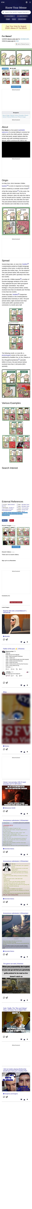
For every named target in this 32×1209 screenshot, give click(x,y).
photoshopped (6, 355)
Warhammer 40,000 (10, 808)
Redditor (24, 264)
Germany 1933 (25, 509)
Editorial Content (22, 19)
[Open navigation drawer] (30, 2)
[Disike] (21, 642)
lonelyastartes (14, 514)
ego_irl (23, 511)
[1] (28, 188)
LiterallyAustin (24, 39)
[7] (18, 359)
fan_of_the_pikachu (5, 515)
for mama (5, 512)
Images (8, 19)
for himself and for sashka (16, 512)
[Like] (24, 642)
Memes (14, 19)
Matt (17, 41)
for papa (9, 512)
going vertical (24, 512)
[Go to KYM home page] (2, 2)
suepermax (20, 514)
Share (5, 520)
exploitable (21, 130)
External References (12, 117)
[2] (18, 190)
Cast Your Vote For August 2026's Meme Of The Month (16, 27)
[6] (18, 294)
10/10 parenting (25, 508)
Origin (7, 115)
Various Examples (19, 115)
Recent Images (22, 117)
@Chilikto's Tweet (25, 504)
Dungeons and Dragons (11, 1093)
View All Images (16, 546)
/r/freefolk (7, 636)
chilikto (10, 514)
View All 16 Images (16, 86)
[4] (20, 278)
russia (3, 514)
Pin (12, 520)
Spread (12, 115)
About (4, 115)
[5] (28, 263)
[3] (7, 185)
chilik (6, 514)
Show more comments (16, 602)
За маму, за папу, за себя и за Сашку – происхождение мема (8, 509)
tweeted (4, 186)
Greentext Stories (9, 848)
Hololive (7, 746)
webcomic (5, 132)
